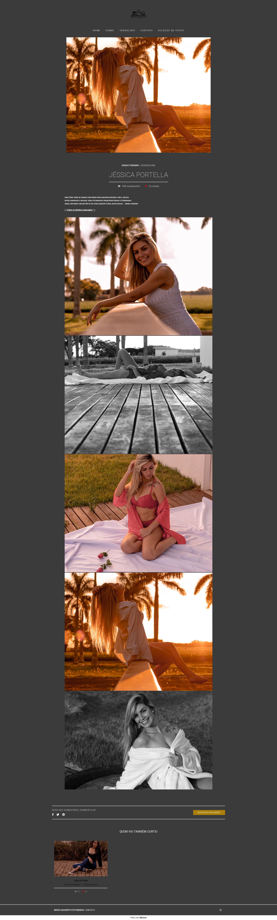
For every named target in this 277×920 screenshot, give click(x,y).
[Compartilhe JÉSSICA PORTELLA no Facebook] (53, 814)
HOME (96, 30)
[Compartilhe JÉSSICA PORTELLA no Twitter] (58, 814)
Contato (90, 910)
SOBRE (110, 30)
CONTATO (147, 30)
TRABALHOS (127, 30)
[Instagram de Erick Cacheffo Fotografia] (220, 910)
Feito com (139, 918)
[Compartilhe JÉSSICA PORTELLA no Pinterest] (63, 814)
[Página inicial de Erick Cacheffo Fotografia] (138, 13)
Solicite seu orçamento (209, 813)
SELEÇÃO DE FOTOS (171, 30)
